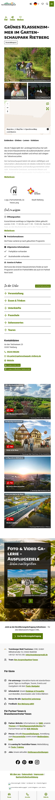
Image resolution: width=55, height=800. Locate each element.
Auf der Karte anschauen (43, 286)
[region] (27, 117)
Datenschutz (27, 774)
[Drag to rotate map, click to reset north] (7, 111)
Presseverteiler (19, 736)
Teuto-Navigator (33, 686)
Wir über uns (15, 774)
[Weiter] (31, 601)
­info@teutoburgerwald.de (37, 655)
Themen (12, 726)
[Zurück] (24, 601)
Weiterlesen (9, 177)
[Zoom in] (7, 104)
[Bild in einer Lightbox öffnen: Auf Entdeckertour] (27, 64)
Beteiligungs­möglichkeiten (31, 726)
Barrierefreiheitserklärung (27, 777)
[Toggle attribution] (47, 129)
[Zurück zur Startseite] (8, 4)
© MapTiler (19, 129)
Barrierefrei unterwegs (31, 699)
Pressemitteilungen (30, 734)
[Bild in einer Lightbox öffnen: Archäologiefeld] (39, 91)
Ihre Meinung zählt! (26, 704)
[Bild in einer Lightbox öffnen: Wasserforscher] (15, 91)
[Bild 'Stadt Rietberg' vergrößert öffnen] (38, 191)
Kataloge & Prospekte (35, 691)
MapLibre (10, 129)
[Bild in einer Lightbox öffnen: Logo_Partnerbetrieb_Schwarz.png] (14, 191)
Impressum (39, 774)
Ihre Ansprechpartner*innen (26, 660)
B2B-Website (32, 729)
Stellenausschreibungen (38, 752)
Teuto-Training (17, 747)
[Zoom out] (7, 108)
